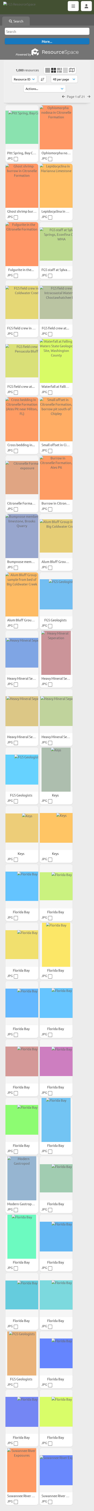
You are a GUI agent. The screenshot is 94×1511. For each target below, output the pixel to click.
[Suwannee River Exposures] (21, 1470)
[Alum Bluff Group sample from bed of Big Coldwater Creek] (21, 594)
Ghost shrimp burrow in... (26, 211)
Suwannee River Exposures (27, 1496)
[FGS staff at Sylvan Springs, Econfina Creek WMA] (56, 244)
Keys (55, 795)
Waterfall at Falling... (57, 386)
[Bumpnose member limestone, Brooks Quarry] (21, 536)
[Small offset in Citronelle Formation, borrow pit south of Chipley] (56, 419)
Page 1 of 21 (76, 96)
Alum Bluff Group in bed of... (63, 561)
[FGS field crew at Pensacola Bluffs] (21, 361)
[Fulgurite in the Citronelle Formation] (21, 244)
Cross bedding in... (21, 445)
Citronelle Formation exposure (30, 503)
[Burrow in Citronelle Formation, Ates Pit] (56, 478)
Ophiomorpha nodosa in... (61, 153)
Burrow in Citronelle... (58, 503)
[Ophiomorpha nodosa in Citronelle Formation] (56, 127)
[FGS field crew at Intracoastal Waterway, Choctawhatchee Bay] (56, 302)
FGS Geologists (55, 620)
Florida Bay (21, 912)
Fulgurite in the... (21, 269)
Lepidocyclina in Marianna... (63, 211)
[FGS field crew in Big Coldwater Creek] (21, 302)
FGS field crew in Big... (24, 328)
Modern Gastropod (21, 1204)
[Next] (88, 96)
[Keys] (56, 770)
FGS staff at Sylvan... (57, 269)
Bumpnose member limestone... (31, 561)
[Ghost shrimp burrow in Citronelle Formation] (21, 186)
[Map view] (72, 70)
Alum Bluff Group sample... (27, 620)
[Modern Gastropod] (21, 1178)
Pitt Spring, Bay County (24, 153)
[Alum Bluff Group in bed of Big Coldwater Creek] (56, 536)
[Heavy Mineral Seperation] (21, 653)
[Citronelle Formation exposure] (21, 478)
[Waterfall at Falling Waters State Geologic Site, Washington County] (56, 361)
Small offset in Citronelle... (62, 445)
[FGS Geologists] (56, 594)
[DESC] (42, 79)
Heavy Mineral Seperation (26, 678)
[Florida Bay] (21, 886)
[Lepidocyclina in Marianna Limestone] (56, 186)
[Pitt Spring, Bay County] (21, 127)
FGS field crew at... (56, 328)
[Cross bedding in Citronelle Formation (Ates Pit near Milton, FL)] (21, 419)
